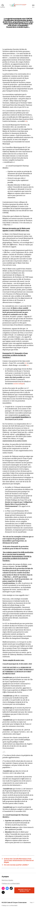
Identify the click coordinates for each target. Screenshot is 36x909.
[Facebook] (7, 888)
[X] (3, 892)
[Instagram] (3, 888)
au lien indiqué (18, 384)
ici (26, 121)
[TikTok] (11, 888)
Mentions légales (7, 880)
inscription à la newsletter (24, 890)
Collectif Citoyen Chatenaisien (17, 902)
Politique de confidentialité (11, 883)
